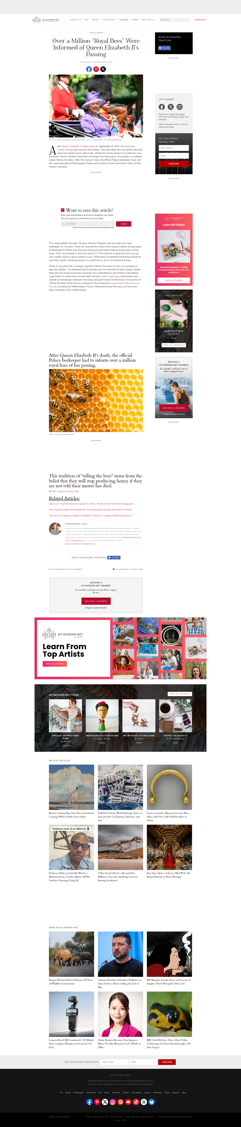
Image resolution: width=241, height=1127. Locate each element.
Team (107, 1117)
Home (92, 32)
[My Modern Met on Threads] (144, 1102)
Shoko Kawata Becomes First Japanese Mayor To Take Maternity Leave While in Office (119, 1043)
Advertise (135, 1117)
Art (86, 20)
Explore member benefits (97, 607)
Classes (126, 1093)
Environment (137, 1093)
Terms (124, 1120)
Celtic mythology (110, 276)
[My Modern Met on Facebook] (89, 1102)
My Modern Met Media (173, 125)
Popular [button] (75, 20)
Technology (157, 1093)
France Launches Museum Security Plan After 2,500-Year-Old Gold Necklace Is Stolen (168, 816)
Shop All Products (174, 345)
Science (147, 1093)
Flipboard (162, 119)
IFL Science (60, 491)
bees (118, 266)
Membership (200, 20)
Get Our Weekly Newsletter (128, 569)
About (88, 1117)
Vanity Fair (72, 491)
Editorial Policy (98, 1117)
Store (135, 20)
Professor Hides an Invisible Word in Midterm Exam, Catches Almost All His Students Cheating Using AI (69, 876)
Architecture (91, 1093)
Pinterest (174, 117)
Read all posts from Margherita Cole (80, 544)
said (95, 253)
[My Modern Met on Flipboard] (120, 1102)
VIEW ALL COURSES (174, 280)
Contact (127, 1117)
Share (115, 557)
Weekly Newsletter (177, 114)
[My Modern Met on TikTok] (136, 1102)
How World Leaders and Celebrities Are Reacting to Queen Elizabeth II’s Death (90, 509)
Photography (109, 20)
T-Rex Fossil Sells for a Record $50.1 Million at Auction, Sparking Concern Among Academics (118, 876)
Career (106, 1093)
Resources (116, 1093)
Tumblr (181, 117)
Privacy (117, 1120)
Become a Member (96, 601)
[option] (123, 659)
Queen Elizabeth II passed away (78, 146)
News (100, 32)
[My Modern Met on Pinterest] (97, 1102)
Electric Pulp (187, 1117)
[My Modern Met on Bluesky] (151, 1102)
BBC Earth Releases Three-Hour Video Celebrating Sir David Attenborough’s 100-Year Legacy (169, 1043)
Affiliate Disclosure (147, 1117)
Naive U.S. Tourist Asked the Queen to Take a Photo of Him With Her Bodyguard (91, 503)
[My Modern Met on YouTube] (128, 1102)
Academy (124, 20)
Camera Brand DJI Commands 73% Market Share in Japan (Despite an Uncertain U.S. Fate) (71, 1043)
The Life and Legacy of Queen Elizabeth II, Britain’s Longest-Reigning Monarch (90, 515)
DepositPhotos (115, 139)
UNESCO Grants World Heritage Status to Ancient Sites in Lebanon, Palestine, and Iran (120, 816)
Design (95, 20)
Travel (167, 1093)
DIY (100, 1093)
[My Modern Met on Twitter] (105, 1102)
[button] (149, 19)
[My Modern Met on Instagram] (113, 1102)
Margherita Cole (88, 62)
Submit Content (117, 1117)
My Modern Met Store (64, 694)
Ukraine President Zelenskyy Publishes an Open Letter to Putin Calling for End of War (119, 983)
